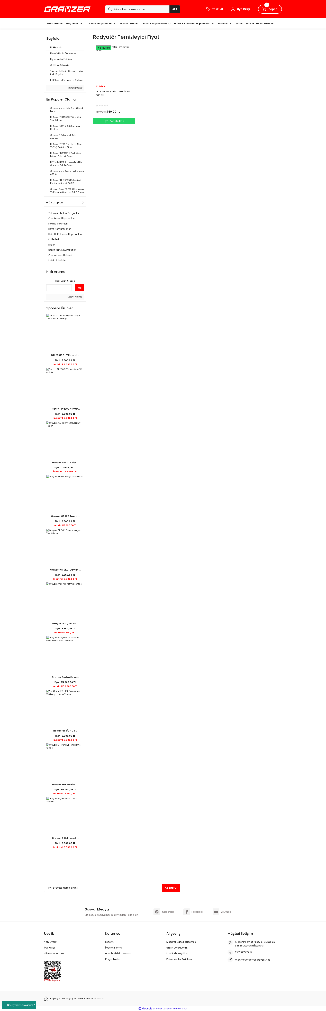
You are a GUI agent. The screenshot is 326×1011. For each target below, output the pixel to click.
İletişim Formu (113, 947)
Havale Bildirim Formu (118, 953)
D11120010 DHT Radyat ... (65, 355)
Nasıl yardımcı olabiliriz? (21, 1005)
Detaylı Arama (74, 296)
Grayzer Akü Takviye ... (65, 462)
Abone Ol (171, 888)
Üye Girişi (49, 947)
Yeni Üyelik (50, 942)
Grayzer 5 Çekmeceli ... (65, 838)
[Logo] (67, 9)
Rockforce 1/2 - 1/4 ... (65, 730)
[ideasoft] (145, 1008)
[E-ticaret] (163, 1008)
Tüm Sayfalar (75, 87)
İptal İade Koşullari (176, 953)
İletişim (109, 942)
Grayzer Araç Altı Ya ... (65, 623)
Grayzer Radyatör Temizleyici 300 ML (113, 93)
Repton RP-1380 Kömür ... (65, 408)
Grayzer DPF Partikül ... (65, 784)
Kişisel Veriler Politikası (179, 959)
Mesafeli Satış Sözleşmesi (181, 942)
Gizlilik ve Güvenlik (176, 947)
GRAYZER (101, 85)
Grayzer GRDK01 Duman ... (65, 569)
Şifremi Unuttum (54, 953)
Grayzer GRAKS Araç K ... (65, 516)
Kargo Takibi (112, 959)
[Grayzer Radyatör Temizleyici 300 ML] (114, 64)
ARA (174, 9)
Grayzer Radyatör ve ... (65, 677)
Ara (80, 288)
